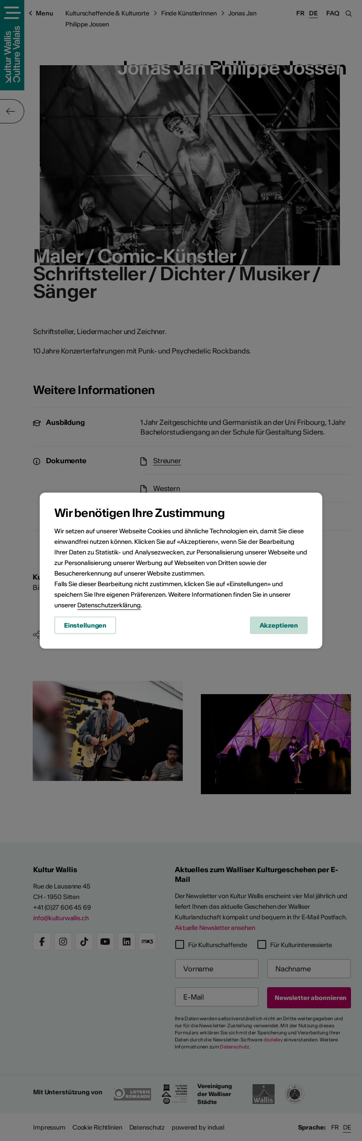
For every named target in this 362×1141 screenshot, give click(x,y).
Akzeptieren (279, 625)
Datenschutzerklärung (109, 605)
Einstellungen (85, 625)
